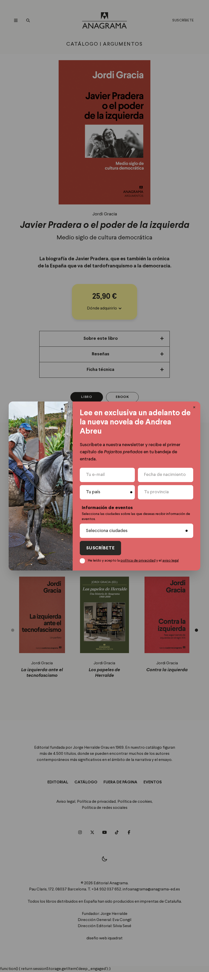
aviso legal (170, 560)
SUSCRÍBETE (100, 548)
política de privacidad (138, 560)
